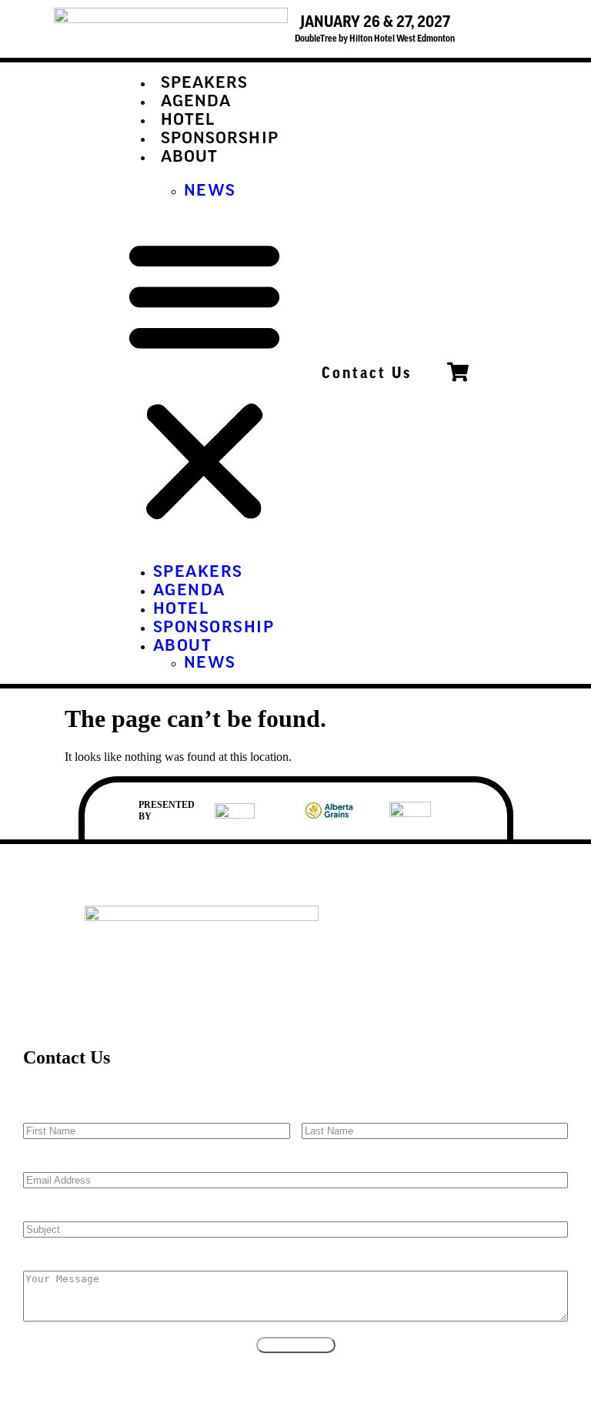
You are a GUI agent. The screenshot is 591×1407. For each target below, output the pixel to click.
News (210, 191)
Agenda (196, 102)
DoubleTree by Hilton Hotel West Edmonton (375, 38)
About (190, 158)
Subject (41, 1210)
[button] (204, 379)
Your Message (57, 1259)
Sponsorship (220, 139)
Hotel (188, 121)
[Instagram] (510, 925)
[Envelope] (358, 925)
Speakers (205, 84)
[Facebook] (408, 925)
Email (37, 1160)
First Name (50, 1111)
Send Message (295, 1345)
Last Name (328, 1111)
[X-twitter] (459, 925)
